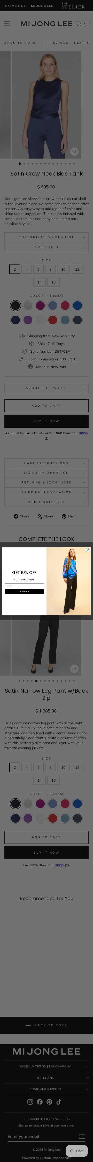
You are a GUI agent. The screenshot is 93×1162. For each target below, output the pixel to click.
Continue (24, 591)
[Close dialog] (88, 550)
